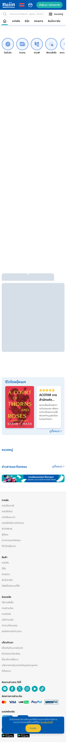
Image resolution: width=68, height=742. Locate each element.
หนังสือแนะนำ (8, 517)
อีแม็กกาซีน (54, 21)
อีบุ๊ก (27, 21)
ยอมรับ (33, 728)
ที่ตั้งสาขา (6, 671)
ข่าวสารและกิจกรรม (11, 540)
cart (30, 5)
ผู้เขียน (5, 534)
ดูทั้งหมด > (56, 431)
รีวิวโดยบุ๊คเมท (9, 546)
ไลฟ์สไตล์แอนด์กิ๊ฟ (11, 586)
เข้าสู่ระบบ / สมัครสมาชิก (49, 4)
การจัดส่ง (6, 614)
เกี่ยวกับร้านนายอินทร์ (12, 648)
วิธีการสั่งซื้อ (8, 602)
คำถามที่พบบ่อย (9, 625)
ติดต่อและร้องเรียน (11, 654)
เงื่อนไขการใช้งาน (10, 659)
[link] (8, 46)
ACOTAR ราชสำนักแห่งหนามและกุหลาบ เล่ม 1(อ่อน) (48, 397)
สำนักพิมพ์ (7, 529)
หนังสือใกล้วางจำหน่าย (13, 523)
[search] (5, 14)
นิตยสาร (38, 21)
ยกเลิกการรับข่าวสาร (12, 631)
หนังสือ (16, 21)
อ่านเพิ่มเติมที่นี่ (46, 722)
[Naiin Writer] (33, 478)
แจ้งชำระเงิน (8, 620)
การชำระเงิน (7, 608)
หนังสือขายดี (8, 505)
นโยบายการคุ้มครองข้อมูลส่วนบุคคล (19, 665)
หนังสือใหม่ (7, 511)
